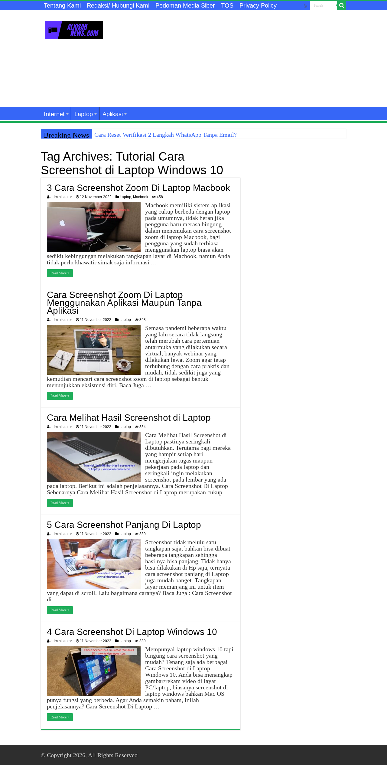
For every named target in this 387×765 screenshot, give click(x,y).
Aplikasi (112, 114)
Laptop (83, 114)
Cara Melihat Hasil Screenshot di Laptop (129, 418)
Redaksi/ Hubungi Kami (118, 5)
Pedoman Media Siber (185, 5)
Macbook (140, 197)
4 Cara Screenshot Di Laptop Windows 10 (132, 632)
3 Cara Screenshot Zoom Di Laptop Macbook (138, 188)
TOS (227, 5)
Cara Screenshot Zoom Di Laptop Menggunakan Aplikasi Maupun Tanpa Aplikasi (124, 302)
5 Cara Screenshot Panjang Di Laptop (124, 525)
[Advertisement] (232, 58)
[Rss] (305, 6)
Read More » (59, 273)
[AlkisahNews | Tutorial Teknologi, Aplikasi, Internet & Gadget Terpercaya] (74, 28)
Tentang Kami (62, 5)
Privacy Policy (258, 5)
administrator (61, 197)
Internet (54, 114)
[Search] (341, 5)
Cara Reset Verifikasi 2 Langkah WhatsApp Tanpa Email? (165, 134)
